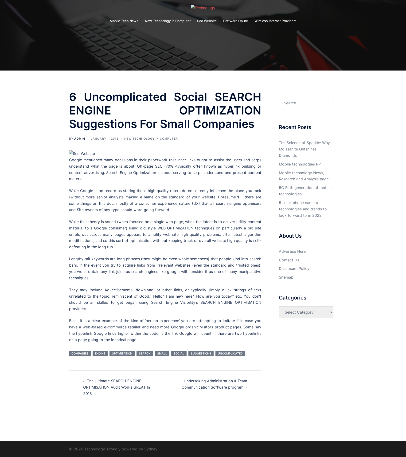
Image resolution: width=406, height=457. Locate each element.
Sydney (150, 449)
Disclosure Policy (294, 268)
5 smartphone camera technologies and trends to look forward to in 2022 (303, 209)
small (162, 353)
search (145, 353)
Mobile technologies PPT (301, 164)
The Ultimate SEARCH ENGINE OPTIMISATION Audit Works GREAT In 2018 (116, 387)
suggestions (201, 353)
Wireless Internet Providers (275, 21)
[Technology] (203, 9)
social (179, 353)
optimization (122, 353)
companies (79, 353)
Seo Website (207, 21)
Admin (79, 138)
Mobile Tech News (124, 21)
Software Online (235, 21)
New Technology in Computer (168, 21)
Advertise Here (292, 251)
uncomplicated (230, 353)
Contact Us (289, 260)
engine (100, 353)
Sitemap (286, 277)
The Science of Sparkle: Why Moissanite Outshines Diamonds (304, 149)
